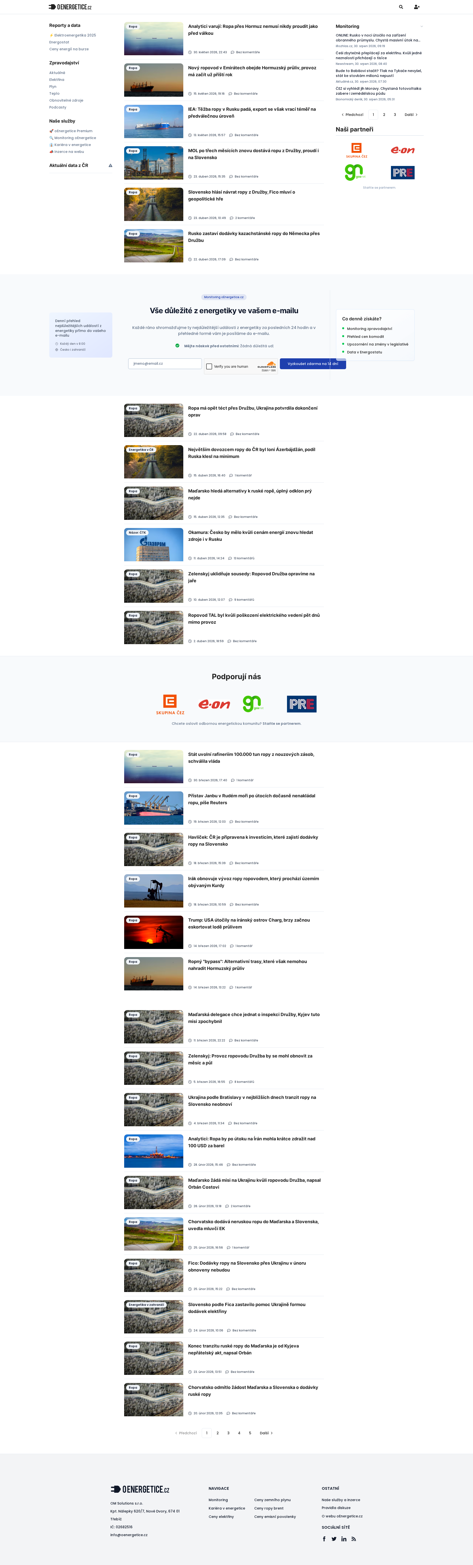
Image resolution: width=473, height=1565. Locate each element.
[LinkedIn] (346, 1538)
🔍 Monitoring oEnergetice (72, 137)
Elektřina (56, 79)
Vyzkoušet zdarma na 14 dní (313, 363)
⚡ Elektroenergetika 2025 (72, 35)
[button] (352, 115)
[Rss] (356, 1538)
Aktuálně (57, 72)
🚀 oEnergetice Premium (70, 130)
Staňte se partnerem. (379, 187)
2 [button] (384, 114)
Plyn (52, 86)
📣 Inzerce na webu (66, 151)
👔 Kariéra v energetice (70, 144)
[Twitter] (336, 1538)
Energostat (59, 42)
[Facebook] (327, 1538)
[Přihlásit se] (417, 7)
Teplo (54, 93)
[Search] (401, 7)
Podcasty (57, 107)
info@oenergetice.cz (129, 1534)
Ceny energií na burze (69, 49)
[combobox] (380, 26)
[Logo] (70, 6)
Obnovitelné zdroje (66, 100)
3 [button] (395, 114)
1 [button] (373, 114)
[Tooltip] (110, 165)
